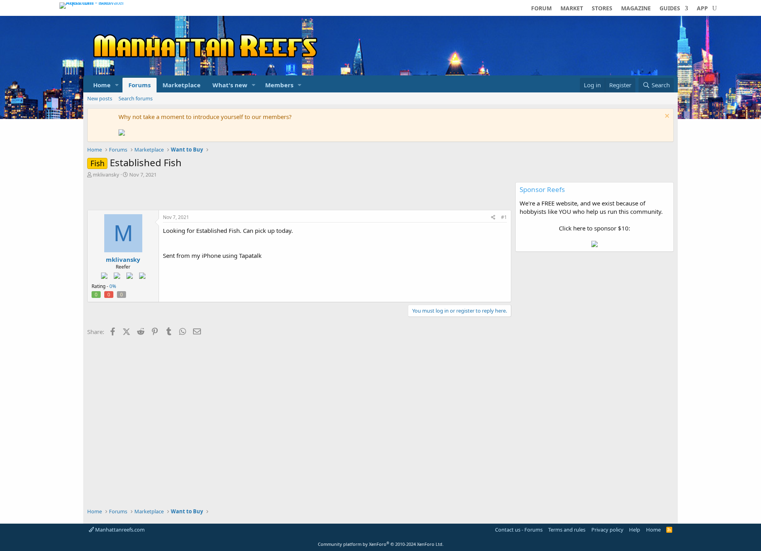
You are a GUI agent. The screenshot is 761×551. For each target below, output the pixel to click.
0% (112, 286)
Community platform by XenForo (381, 544)
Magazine (636, 9)
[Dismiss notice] (666, 117)
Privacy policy (607, 529)
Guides (670, 9)
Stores (602, 9)
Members (279, 85)
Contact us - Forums (519, 529)
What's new (229, 85)
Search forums (136, 98)
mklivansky (106, 174)
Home (102, 85)
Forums (139, 85)
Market (571, 9)
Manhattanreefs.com (119, 529)
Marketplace (182, 85)
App (702, 9)
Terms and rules (566, 529)
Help (634, 529)
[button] (116, 85)
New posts (99, 98)
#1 (504, 217)
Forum (541, 9)
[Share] (493, 217)
